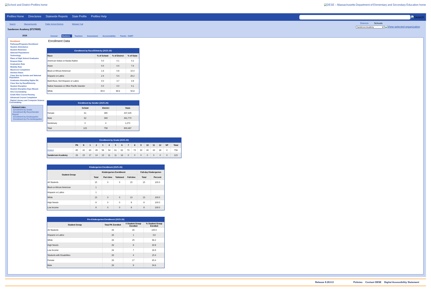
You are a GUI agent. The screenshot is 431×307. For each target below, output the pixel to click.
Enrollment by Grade (22, 110)
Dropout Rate (16, 61)
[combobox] (354, 17)
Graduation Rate (17, 64)
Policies (357, 282)
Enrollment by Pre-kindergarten (27, 119)
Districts (364, 23)
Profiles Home (15, 16)
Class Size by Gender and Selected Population (25, 76)
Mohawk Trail (77, 24)
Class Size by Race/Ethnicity (22, 83)
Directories (34, 16)
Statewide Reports (57, 16)
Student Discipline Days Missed (24, 89)
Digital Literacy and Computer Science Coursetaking (26, 101)
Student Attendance (19, 47)
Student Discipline (18, 86)
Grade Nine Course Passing (22, 95)
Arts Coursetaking (18, 92)
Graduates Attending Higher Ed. (24, 80)
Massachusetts (30, 24)
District (50, 150)
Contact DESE (373, 282)
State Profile (79, 16)
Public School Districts (54, 24)
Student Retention (18, 50)
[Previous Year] (20, 35)
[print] (162, 42)
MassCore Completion (20, 70)
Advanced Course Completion (23, 97)
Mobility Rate (16, 67)
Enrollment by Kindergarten (25, 117)
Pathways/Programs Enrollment (24, 44)
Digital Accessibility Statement (401, 282)
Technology (15, 55)
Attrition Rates (16, 73)
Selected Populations (19, 53)
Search (12, 24)
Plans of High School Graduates (24, 58)
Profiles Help (99, 16)
